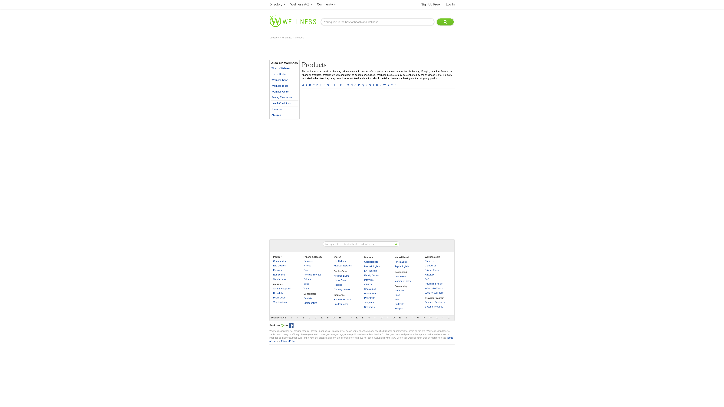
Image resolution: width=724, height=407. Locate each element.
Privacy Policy (432, 270)
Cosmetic (308, 261)
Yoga (306, 288)
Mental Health (402, 257)
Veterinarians (280, 302)
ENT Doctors (370, 271)
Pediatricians (371, 293)
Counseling (401, 272)
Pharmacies (279, 297)
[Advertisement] (338, 49)
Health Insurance (342, 299)
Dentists (308, 298)
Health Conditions (281, 103)
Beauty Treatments (282, 97)
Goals (398, 299)
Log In (450, 4)
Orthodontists (310, 303)
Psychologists (402, 266)
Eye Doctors (279, 265)
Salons (307, 279)
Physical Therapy (312, 274)
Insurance (339, 295)
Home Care (340, 280)
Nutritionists (279, 274)
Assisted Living (341, 276)
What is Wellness (281, 68)
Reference (287, 37)
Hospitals (278, 293)
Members (399, 290)
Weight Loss (279, 279)
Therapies (277, 109)
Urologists (369, 307)
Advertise (430, 274)
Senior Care (340, 271)
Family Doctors (372, 275)
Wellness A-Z (299, 4)
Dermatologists (372, 266)
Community (325, 4)
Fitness (307, 265)
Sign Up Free (430, 4)
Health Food (340, 261)
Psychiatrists (401, 262)
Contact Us (430, 265)
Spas (306, 283)
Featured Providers (435, 302)
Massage (278, 270)
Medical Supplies (343, 265)
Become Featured (434, 306)
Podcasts (399, 304)
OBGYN (368, 284)
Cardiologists (371, 262)
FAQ (427, 279)
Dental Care (310, 294)
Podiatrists (369, 298)
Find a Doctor (279, 74)
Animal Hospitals (282, 288)
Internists (369, 280)
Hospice (338, 285)
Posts (397, 295)
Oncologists (370, 289)
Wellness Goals (280, 91)
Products (299, 37)
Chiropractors (280, 261)
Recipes (399, 308)
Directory (275, 4)
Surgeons (369, 302)
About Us (429, 261)
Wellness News (280, 80)
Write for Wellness (434, 292)
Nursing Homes (342, 289)
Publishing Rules (434, 283)
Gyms (306, 270)
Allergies (276, 115)
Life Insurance (341, 304)
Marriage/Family (403, 281)
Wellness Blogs (280, 85)
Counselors (400, 276)
